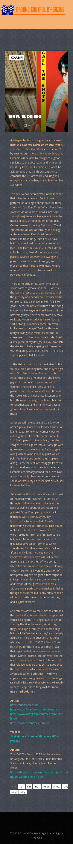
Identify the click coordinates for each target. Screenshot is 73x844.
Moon (46, 786)
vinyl (14, 792)
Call (29, 786)
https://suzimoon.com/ (24, 705)
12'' (21, 786)
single (67, 786)
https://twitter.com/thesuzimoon (30, 723)
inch (37, 786)
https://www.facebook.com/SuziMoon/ (33, 709)
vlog (23, 792)
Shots (56, 786)
